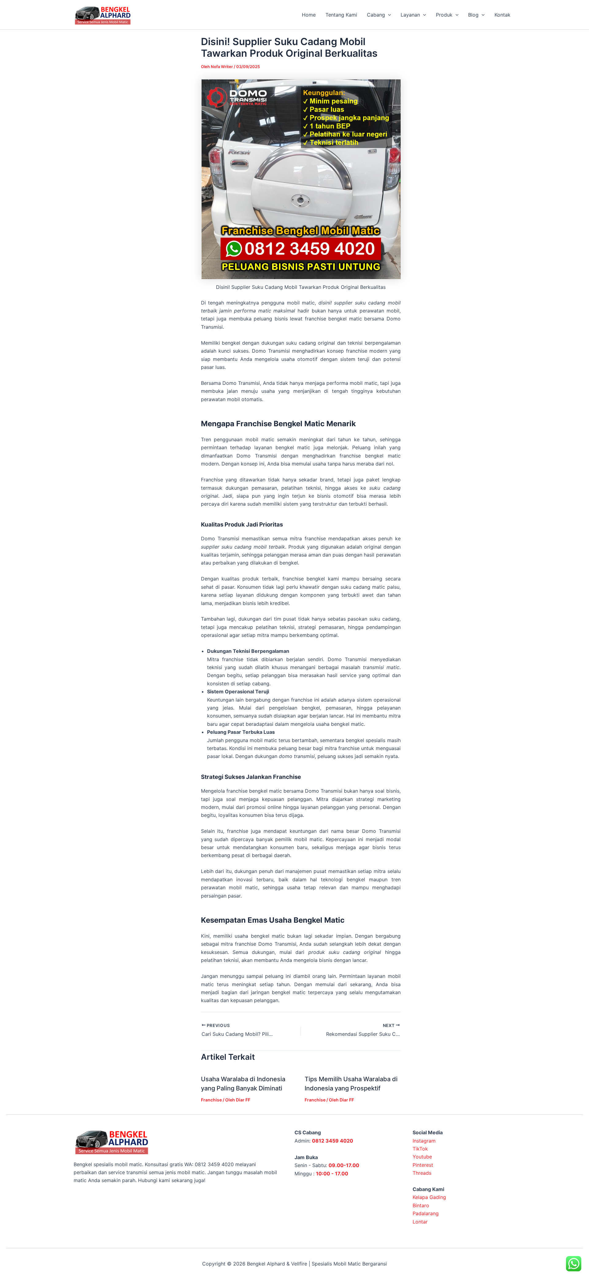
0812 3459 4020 (332, 1141)
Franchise (211, 1099)
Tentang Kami (341, 15)
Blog (473, 15)
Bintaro (421, 1205)
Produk (444, 15)
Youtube (422, 1157)
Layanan (410, 15)
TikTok (420, 1149)
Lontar (420, 1222)
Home (309, 15)
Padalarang (426, 1213)
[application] (388, 14)
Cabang (376, 15)
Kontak (502, 15)
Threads (422, 1173)
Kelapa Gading (429, 1197)
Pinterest (423, 1165)
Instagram (424, 1141)
